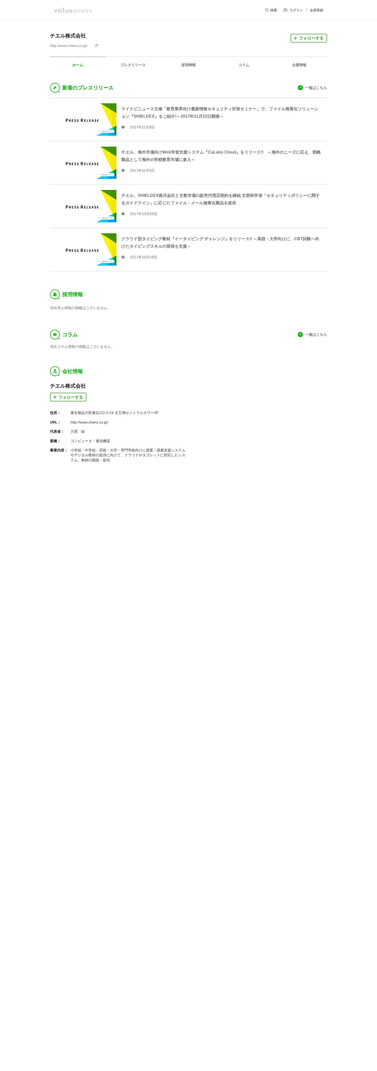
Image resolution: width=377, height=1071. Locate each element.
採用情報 (188, 65)
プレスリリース (133, 65)
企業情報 (299, 65)
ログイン (296, 10)
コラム (244, 65)
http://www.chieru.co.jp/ (68, 46)
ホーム (77, 65)
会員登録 (316, 10)
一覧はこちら (316, 88)
